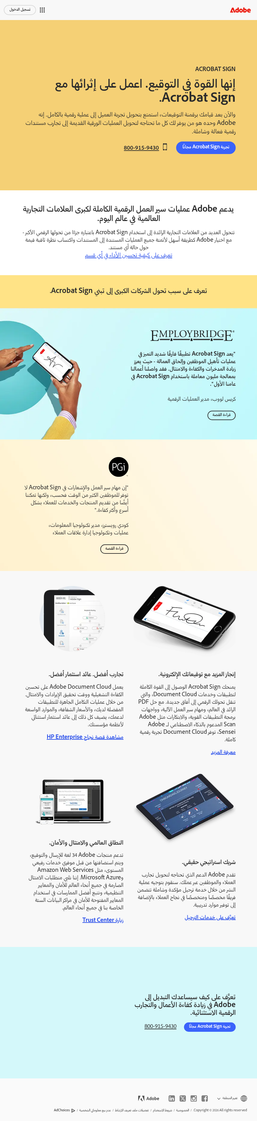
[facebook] (205, 1098)
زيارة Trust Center (102, 920)
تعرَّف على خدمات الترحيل (210, 917)
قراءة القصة (221, 415)
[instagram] (194, 1098)
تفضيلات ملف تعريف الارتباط (132, 1110)
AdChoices (62, 1110)
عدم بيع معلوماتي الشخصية (95, 1110)
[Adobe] (240, 10)
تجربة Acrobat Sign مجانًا (205, 147)
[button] (42, 10)
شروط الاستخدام (162, 1110)
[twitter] (183, 1098)
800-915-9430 (141, 148)
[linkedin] (172, 1098)
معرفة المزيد (223, 752)
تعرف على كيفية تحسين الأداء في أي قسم (128, 256)
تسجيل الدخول (19, 10)
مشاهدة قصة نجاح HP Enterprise (85, 737)
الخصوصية (182, 1110)
